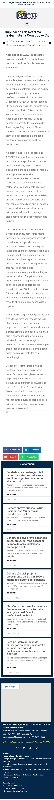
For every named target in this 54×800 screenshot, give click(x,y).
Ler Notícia (11, 494)
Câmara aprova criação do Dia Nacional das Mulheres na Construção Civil (25, 511)
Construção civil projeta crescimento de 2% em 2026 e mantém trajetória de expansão (26, 576)
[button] (27, 24)
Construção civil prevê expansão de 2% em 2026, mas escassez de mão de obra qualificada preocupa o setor (27, 542)
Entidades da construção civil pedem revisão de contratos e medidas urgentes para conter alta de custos (25, 477)
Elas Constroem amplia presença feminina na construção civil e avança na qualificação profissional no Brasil (27, 611)
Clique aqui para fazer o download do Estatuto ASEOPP (27, 742)
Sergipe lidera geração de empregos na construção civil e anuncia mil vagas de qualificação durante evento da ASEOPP (26, 648)
